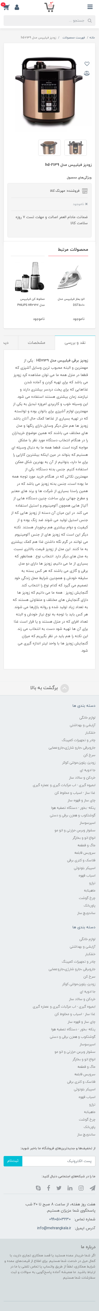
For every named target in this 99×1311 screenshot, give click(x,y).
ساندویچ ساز (86, 913)
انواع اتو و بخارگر (83, 838)
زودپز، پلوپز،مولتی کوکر (78, 762)
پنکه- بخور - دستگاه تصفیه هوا (73, 808)
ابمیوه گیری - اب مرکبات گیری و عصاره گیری (64, 785)
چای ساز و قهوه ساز (81, 800)
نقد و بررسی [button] (75, 343)
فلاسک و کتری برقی (81, 860)
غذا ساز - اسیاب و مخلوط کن (75, 793)
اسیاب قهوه (87, 875)
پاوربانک (89, 905)
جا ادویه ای (87, 770)
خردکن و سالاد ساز (82, 777)
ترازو (92, 883)
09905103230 (60, 1219)
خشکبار (90, 732)
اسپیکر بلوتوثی (84, 868)
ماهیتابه (89, 890)
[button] (9, 7)
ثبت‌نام (13, 1161)
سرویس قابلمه (84, 853)
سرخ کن (89, 755)
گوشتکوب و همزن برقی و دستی (72, 815)
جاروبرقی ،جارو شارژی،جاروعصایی (72, 747)
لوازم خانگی (87, 717)
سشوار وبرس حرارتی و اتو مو (75, 830)
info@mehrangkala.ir (54, 1228)
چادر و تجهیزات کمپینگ (78, 740)
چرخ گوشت (87, 898)
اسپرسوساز (87, 823)
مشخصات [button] (36, 343)
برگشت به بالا (44, 688)
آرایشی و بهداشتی (82, 725)
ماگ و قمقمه (86, 845)
